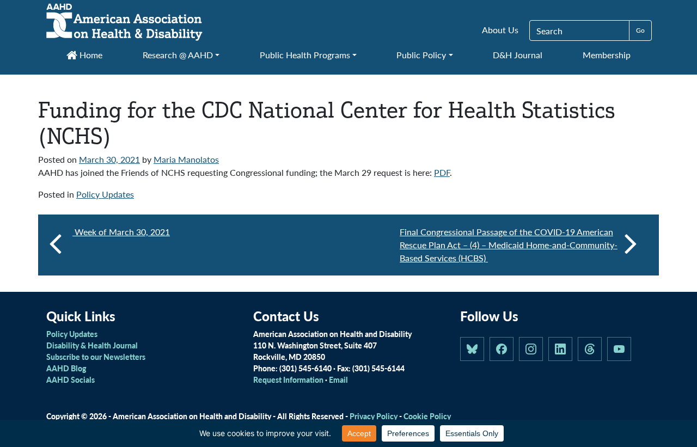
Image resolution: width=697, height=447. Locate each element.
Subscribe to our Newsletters (95, 356)
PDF (442, 172)
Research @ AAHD (178, 54)
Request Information (288, 379)
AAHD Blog (66, 368)
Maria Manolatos (186, 159)
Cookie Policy (427, 416)
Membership (607, 54)
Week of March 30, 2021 (121, 231)
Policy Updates (105, 194)
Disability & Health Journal (92, 345)
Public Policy (421, 54)
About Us (500, 29)
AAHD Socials (70, 379)
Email (338, 379)
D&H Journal (517, 54)
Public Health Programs (305, 54)
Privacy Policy (374, 416)
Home (89, 54)
